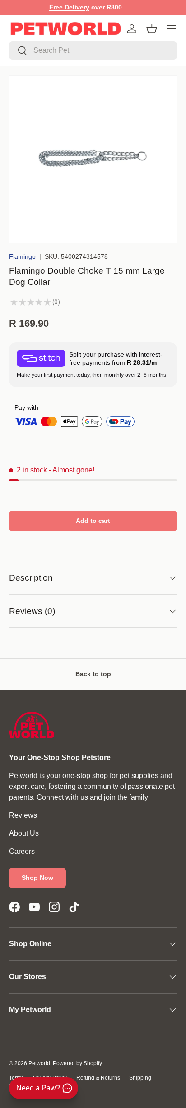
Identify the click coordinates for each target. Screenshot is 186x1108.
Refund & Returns (98, 1078)
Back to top (93, 674)
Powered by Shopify (77, 1063)
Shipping (140, 1078)
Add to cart (93, 520)
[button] (152, 29)
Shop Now (37, 877)
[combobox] (93, 50)
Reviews (23, 815)
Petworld (39, 1063)
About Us (24, 833)
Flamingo (22, 256)
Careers (22, 851)
